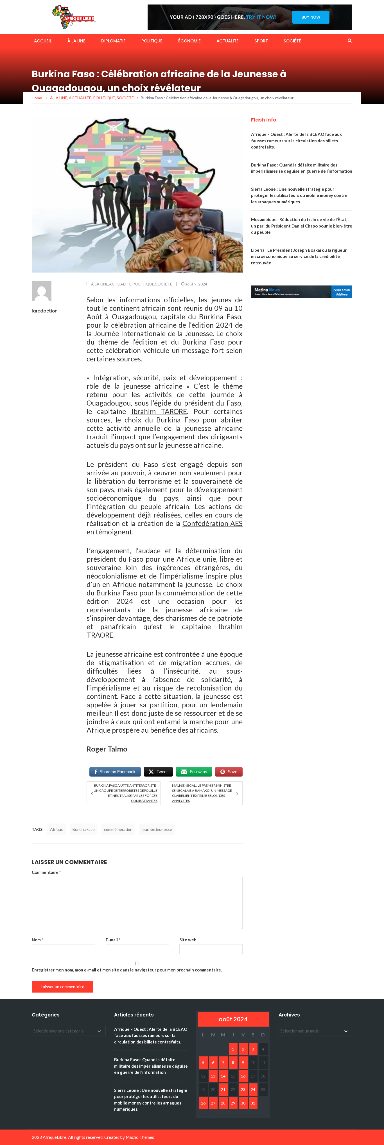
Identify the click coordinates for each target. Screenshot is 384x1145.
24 (253, 1089)
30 (243, 1103)
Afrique (56, 829)
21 (223, 1089)
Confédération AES (212, 523)
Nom (37, 939)
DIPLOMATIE (113, 41)
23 (243, 1089)
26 (203, 1103)
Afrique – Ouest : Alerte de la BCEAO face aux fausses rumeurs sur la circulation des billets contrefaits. (296, 140)
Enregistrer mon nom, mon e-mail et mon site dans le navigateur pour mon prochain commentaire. (127, 969)
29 (233, 1103)
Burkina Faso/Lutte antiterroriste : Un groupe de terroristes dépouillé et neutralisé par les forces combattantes (125, 793)
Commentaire (46, 872)
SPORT (261, 41)
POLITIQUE (151, 41)
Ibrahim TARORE (159, 411)
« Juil (202, 1113)
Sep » (214, 1113)
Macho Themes (140, 1137)
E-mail (113, 939)
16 (243, 1076)
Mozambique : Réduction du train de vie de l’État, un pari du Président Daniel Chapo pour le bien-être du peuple (301, 226)
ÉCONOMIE (189, 41)
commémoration (118, 829)
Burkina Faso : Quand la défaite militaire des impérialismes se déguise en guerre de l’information (151, 1066)
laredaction (45, 311)
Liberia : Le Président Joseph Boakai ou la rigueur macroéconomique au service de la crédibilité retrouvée (299, 256)
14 (223, 1076)
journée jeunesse (157, 829)
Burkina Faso (220, 316)
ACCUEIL (43, 41)
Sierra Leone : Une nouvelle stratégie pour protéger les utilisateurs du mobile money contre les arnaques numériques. (299, 195)
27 (213, 1103)
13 (213, 1076)
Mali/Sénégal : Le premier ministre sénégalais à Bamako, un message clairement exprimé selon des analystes (202, 793)
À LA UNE (76, 41)
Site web (187, 939)
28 (223, 1103)
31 (253, 1103)
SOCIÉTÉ (292, 41)
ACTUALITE (227, 41)
